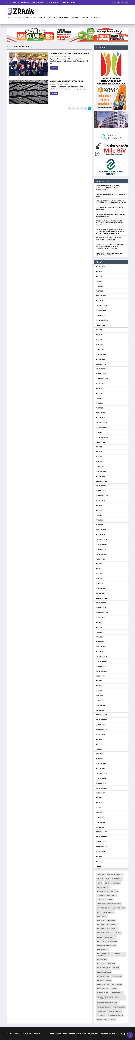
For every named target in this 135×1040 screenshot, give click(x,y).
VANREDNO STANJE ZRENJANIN (107, 1003)
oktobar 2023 (101, 432)
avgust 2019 (100, 676)
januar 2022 (100, 534)
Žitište (113, 1019)
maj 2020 (99, 632)
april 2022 (99, 520)
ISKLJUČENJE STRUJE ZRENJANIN (107, 891)
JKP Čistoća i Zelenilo (104, 899)
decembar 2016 (101, 832)
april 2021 (99, 578)
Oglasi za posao (29, 18)
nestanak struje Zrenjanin (107, 941)
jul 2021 (99, 564)
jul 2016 (99, 856)
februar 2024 (101, 413)
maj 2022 (99, 515)
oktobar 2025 (101, 315)
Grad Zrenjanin (102, 887)
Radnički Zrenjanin (104, 980)
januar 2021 (100, 593)
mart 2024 (100, 408)
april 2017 (99, 812)
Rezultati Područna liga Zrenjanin (109, 984)
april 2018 (99, 754)
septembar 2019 (101, 671)
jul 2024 (99, 388)
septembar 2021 (101, 554)
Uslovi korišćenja (37, 2)
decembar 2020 (101, 598)
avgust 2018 (100, 734)
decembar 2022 (101, 481)
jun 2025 (99, 335)
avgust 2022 (100, 500)
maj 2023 (99, 457)
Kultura (41, 18)
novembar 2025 (101, 310)
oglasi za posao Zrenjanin (106, 945)
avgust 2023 (100, 442)
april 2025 (99, 344)
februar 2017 (100, 822)
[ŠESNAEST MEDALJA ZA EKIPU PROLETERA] (28, 64)
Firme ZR (84, 18)
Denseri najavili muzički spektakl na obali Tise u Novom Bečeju (109, 238)
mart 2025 (100, 349)
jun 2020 (99, 627)
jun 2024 (99, 393)
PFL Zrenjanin (102, 959)
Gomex (99, 883)
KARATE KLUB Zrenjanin (105, 912)
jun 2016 (99, 861)
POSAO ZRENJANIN (103, 976)
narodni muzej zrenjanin (106, 937)
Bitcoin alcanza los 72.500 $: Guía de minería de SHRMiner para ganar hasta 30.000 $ (110, 222)
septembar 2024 (102, 378)
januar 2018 (100, 768)
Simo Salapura (102, 993)
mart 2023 (100, 466)
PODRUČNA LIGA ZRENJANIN (106, 964)
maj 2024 (99, 398)
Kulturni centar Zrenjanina (107, 929)
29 (81, 108)
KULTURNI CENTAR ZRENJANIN (107, 924)
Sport (17, 18)
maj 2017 (99, 807)
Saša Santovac (102, 988)
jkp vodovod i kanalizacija (106, 895)
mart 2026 (100, 291)
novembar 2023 (101, 427)
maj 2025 (99, 340)
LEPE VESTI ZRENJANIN (104, 933)
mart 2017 (99, 817)
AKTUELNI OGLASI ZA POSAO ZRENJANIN (110, 874)
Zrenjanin (101, 1015)
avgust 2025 (100, 325)
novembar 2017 (101, 778)
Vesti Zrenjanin (119, 1007)
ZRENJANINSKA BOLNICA (115, 1015)
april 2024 (99, 403)
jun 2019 (99, 685)
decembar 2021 (101, 539)
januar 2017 (100, 827)
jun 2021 (99, 569)
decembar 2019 (101, 656)
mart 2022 (100, 525)
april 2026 (99, 286)
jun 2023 (99, 452)
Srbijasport (95, 18)
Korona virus (102, 916)
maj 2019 (99, 690)
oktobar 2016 (101, 841)
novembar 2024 (101, 369)
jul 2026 (99, 271)
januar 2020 (100, 651)
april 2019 (99, 695)
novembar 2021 (101, 544)
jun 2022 (99, 510)
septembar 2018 (102, 729)
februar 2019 (101, 705)
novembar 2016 (101, 837)
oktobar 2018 (101, 725)
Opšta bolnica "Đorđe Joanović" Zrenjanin (108, 954)
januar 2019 (100, 710)
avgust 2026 (100, 266)
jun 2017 (99, 802)
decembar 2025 (101, 305)
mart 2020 (100, 642)
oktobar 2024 (101, 374)
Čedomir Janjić (102, 1019)
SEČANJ (113, 988)
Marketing (65, 2)
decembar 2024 (101, 364)
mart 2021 (99, 583)
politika (116, 968)
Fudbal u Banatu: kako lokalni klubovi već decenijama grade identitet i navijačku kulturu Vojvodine (110, 246)
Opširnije (54, 68)
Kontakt (74, 2)
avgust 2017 (100, 793)
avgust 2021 (100, 559)
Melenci (117, 933)
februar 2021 (101, 588)
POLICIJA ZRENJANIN (103, 968)
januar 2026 (100, 301)
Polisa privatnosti (52, 2)
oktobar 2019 (101, 666)
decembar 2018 (101, 715)
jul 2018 (99, 739)
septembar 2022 (102, 495)
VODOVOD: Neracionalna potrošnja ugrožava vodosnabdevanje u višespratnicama (108, 187)
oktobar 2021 (101, 549)
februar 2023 (101, 471)
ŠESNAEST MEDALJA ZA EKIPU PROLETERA (69, 53)
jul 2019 (99, 681)
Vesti (10, 18)
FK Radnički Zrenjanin (113, 879)
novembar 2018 (101, 720)
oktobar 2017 (101, 783)
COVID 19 (100, 879)
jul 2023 (99, 447)
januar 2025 (100, 359)
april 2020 (99, 637)
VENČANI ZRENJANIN (104, 1007)
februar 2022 (101, 530)
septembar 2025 (102, 320)
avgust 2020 (100, 617)
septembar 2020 (102, 612)
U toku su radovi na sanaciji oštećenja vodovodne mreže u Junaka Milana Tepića (111, 202)
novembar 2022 (101, 486)
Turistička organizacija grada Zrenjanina (108, 997)
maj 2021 (99, 573)
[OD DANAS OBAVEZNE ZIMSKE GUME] (28, 92)
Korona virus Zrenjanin (106, 920)
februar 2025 (101, 354)
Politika (75, 18)
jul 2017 (98, 798)
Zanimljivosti (63, 18)
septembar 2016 (101, 846)
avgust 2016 (100, 851)
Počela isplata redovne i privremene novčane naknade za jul (109, 254)
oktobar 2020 (101, 608)
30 (85, 108)
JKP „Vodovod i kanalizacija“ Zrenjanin (111, 908)
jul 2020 (99, 622)
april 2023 (99, 461)
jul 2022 (99, 505)
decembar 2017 (101, 773)
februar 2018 (101, 764)
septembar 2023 (102, 437)
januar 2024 (100, 417)
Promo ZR (51, 18)
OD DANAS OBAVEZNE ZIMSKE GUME (66, 81)
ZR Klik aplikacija (13, 2)
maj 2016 (99, 866)
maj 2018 (99, 749)
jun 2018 (99, 744)
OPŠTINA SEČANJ (102, 949)
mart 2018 (99, 759)
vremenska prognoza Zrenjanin (109, 1011)
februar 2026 (101, 296)
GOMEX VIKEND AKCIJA (112, 883)
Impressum (25, 2)
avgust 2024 (100, 383)
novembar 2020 (101, 603)
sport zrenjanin (116, 993)
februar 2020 (101, 647)
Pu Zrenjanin (116, 976)
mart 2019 (99, 700)
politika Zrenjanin (104, 972)
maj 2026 (99, 281)
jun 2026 (99, 276)
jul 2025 (99, 330)
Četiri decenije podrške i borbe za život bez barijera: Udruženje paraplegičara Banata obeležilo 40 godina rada (110, 231)
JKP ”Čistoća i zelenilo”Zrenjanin (109, 904)
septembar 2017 (101, 788)
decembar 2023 (101, 422)
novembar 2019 (101, 661)
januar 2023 (100, 476)
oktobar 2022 (101, 491)
